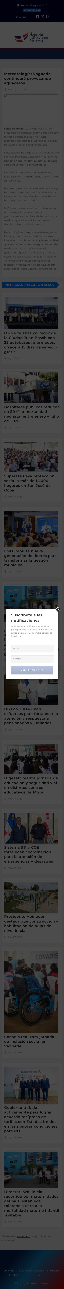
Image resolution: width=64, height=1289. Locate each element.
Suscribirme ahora (32, 669)
